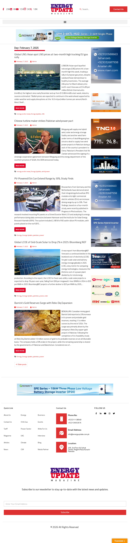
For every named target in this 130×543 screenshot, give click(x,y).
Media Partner (43, 449)
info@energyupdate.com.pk (78, 434)
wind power (46, 171)
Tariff (5, 428)
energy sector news (23, 114)
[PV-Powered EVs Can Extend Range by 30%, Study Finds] (37, 186)
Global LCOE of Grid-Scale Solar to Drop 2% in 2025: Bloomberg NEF (50, 242)
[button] (65, 22)
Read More (20, 108)
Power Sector (26, 428)
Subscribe (65, 512)
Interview (41, 435)
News (6, 449)
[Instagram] (109, 413)
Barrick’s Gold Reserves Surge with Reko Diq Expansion (43, 303)
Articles (6, 442)
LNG (43, 114)
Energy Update (36, 114)
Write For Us (42, 428)
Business (41, 415)
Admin (34, 61)
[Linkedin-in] (101, 413)
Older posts (22, 364)
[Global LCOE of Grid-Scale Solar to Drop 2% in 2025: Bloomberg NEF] (37, 250)
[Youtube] (105, 413)
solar (46, 296)
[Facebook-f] (96, 413)
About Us (7, 415)
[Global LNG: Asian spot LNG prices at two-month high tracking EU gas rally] (37, 65)
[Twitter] (114, 413)
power (41, 235)
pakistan (36, 235)
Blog (39, 442)
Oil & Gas (24, 422)
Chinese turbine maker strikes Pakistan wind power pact (43, 121)
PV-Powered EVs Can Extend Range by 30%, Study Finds (43, 178)
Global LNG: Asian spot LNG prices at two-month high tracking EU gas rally (51, 55)
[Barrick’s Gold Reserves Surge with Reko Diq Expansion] (37, 311)
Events (40, 422)
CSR (22, 449)
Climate (23, 442)
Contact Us (8, 422)
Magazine (7, 435)
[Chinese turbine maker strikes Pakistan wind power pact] (37, 129)
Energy (19, 235)
